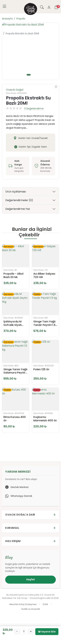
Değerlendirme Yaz (17, 209)
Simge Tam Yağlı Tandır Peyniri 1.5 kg (44, 323)
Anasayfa (7, 18)
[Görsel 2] (33, 75)
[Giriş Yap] (49, 6)
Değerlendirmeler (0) (19, 200)
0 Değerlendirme (34, 108)
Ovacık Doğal (14, 90)
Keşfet (30, 579)
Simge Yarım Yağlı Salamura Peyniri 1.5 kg (15, 371)
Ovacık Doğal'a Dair (20, 514)
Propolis (20, 18)
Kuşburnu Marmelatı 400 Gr (45, 418)
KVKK (45, 604)
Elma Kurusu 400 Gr (14, 418)
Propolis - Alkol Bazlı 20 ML (13, 275)
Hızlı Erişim (12, 541)
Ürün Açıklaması (15, 191)
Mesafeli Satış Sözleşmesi (23, 604)
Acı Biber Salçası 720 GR (44, 275)
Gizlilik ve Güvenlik (30, 609)
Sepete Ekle (48, 631)
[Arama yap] (42, 6)
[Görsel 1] (29, 75)
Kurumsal (12, 528)
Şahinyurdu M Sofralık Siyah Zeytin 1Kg (12, 323)
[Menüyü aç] (4, 6)
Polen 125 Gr (41, 369)
